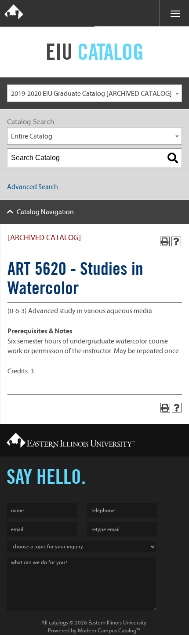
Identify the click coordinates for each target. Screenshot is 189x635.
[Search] (173, 158)
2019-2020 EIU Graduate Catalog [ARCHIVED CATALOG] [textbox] (91, 94)
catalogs (58, 622)
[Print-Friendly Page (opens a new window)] (165, 241)
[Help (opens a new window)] (176, 241)
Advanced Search (32, 187)
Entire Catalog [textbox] (31, 136)
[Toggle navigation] (174, 13)
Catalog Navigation (45, 212)
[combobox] (94, 93)
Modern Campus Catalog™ (109, 630)
